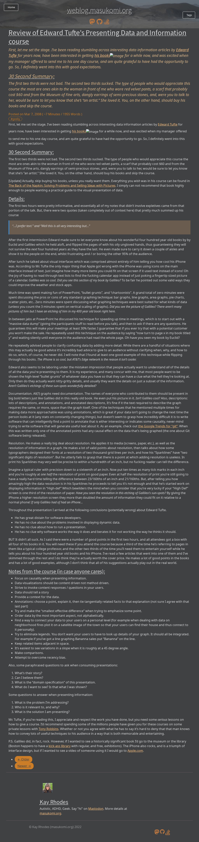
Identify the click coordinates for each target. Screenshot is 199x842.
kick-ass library (60, 746)
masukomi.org (50, 813)
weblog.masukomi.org (99, 10)
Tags (189, 15)
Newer (24, 766)
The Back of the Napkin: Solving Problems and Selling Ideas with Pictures (62, 185)
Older (23, 759)
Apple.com (135, 750)
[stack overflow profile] (107, 21)
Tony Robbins (48, 729)
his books (102, 55)
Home (11, 7)
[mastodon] (92, 21)
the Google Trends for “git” (158, 426)
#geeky (15, 119)
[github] (99, 21)
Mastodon (95, 808)
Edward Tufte (167, 124)
